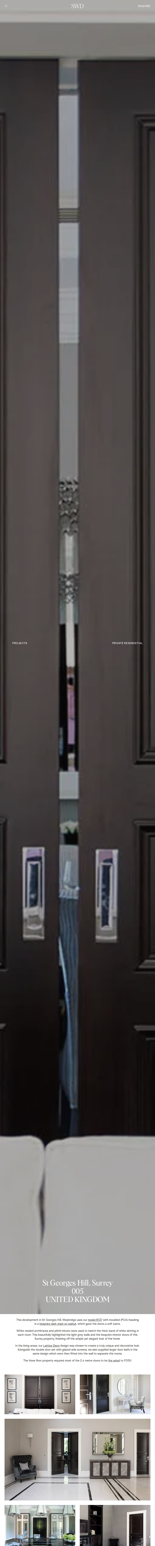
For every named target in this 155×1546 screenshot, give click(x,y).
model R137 (95, 1320)
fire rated (114, 1360)
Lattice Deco (51, 1345)
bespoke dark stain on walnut (58, 1324)
